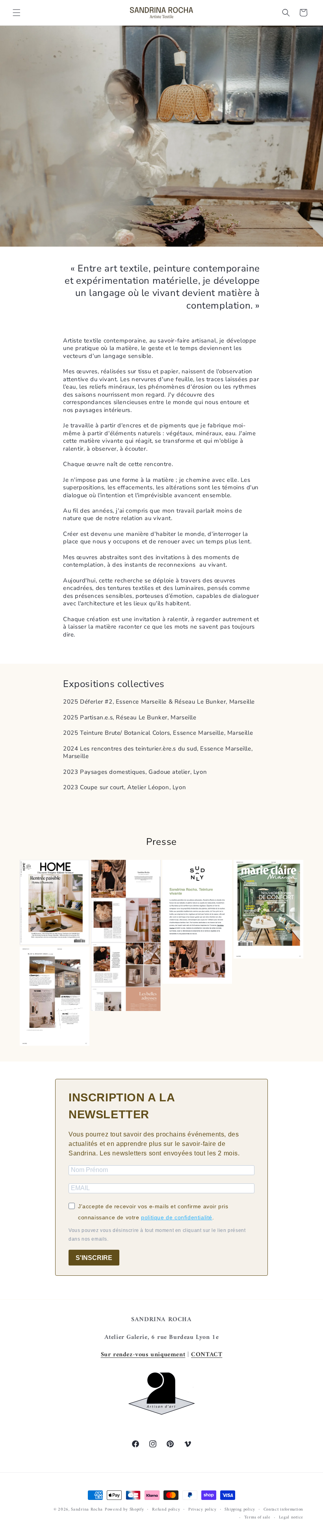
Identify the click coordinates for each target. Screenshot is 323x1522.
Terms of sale (257, 1517)
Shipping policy (240, 1509)
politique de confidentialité (176, 1217)
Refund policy (166, 1509)
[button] (16, 12)
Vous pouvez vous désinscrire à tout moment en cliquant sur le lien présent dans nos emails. (157, 1235)
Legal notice (291, 1517)
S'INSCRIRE (94, 1257)
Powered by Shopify (124, 1509)
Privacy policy (202, 1509)
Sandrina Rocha (87, 1509)
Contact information (283, 1509)
